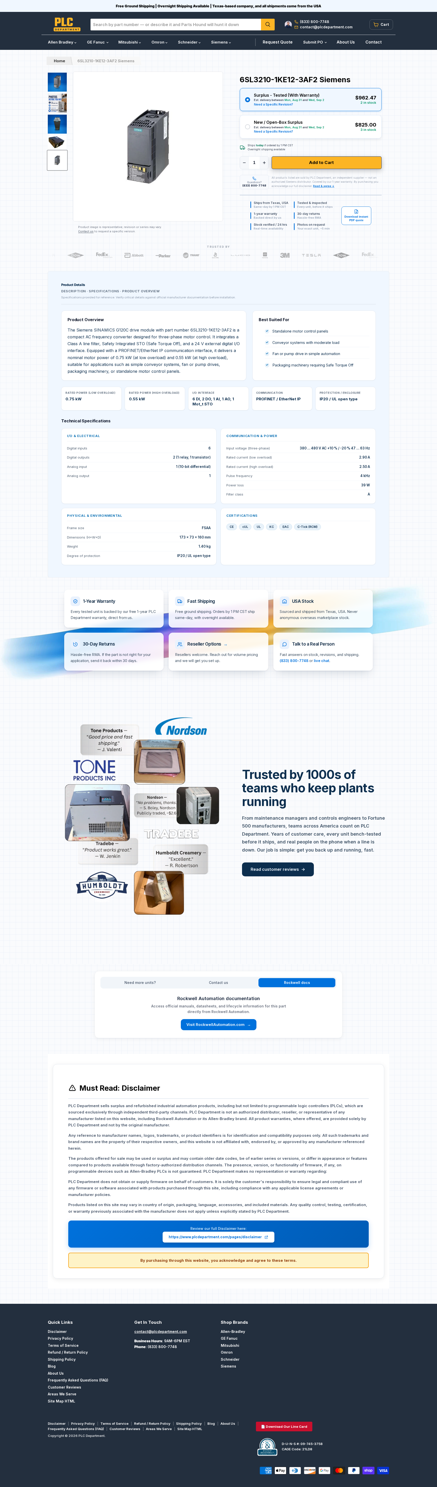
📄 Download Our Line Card (284, 1426)
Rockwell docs (297, 982)
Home (59, 60)
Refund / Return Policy (68, 1352)
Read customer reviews (278, 869)
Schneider (188, 42)
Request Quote (278, 42)
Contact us (86, 231)
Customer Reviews (64, 1387)
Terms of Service (63, 1345)
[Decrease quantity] (244, 162)
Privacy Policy (60, 1338)
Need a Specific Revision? (273, 104)
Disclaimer (57, 1331)
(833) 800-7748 (294, 660)
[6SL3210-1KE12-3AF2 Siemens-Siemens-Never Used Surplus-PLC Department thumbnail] (57, 160)
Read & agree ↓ (323, 186)
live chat (321, 660)
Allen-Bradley (233, 1331)
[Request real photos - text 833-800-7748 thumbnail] (57, 103)
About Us (346, 42)
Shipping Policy (62, 1359)
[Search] (268, 24)
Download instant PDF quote (356, 218)
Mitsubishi (128, 42)
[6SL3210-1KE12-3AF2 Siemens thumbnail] (57, 82)
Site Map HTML (61, 1401)
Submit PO (313, 42)
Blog (52, 1366)
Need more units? (140, 982)
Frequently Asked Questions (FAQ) (78, 1380)
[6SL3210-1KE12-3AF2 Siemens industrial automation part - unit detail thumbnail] (57, 142)
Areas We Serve (62, 1394)
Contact (373, 42)
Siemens (220, 42)
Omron (158, 42)
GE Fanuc (96, 42)
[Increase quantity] (264, 162)
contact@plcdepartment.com (160, 1331)
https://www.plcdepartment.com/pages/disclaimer (215, 1237)
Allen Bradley (61, 42)
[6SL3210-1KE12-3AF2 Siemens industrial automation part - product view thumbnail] (57, 124)
